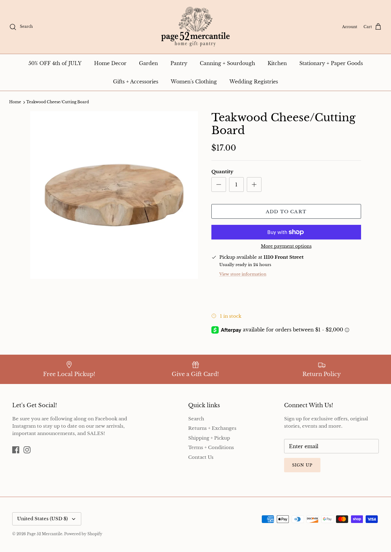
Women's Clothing (194, 82)
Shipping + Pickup (209, 438)
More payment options (286, 246)
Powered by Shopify (83, 534)
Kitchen (277, 63)
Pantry (178, 63)
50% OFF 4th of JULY (55, 63)
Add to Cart (286, 211)
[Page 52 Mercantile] (195, 27)
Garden (148, 63)
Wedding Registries (253, 82)
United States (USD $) (42, 518)
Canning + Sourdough (227, 63)
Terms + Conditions (211, 447)
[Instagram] (27, 449)
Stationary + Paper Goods (331, 63)
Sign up (302, 465)
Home (15, 102)
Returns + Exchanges (212, 428)
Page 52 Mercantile (44, 534)
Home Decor (110, 63)
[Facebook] (15, 449)
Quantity (222, 171)
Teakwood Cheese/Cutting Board (57, 102)
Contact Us (201, 457)
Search (196, 419)
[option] (114, 195)
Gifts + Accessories (135, 82)
